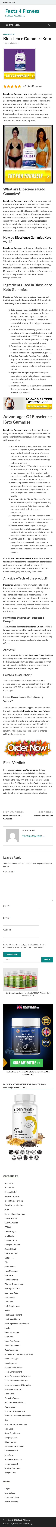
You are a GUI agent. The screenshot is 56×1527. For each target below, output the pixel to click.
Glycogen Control (12, 1288)
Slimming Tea (10, 1442)
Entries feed (10, 1493)
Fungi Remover (11, 1279)
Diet (6, 1262)
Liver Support (11, 1363)
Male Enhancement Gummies (18, 1385)
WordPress (17, 1524)
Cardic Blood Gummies (15, 1214)
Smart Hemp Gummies (17, 993)
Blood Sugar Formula (14, 1200)
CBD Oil (8, 1227)
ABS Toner (9, 1183)
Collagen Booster (12, 1244)
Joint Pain (9, 1336)
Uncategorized (11, 1450)
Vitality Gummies (12, 1468)
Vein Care (9, 1455)
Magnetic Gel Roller (13, 1367)
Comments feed (12, 1497)
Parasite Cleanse (12, 1398)
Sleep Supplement (13, 1433)
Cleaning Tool (11, 1240)
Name (6, 906)
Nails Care (9, 1393)
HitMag (29, 1524)
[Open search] (49, 25)
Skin (6, 1420)
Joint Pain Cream (12, 1341)
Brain (7, 1209)
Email (6, 918)
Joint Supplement (12, 1345)
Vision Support (11, 1464)
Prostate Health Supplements (18, 1415)
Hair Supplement (12, 1306)
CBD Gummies (11, 1222)
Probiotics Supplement (15, 1411)
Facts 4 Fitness (22, 11)
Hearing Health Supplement (17, 1323)
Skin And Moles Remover (16, 1424)
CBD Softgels (10, 1231)
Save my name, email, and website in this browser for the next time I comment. (24, 946)
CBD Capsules (11, 1218)
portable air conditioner (15, 1402)
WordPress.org (11, 1501)
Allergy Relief (10, 1192)
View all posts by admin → (33, 835)
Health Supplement (13, 1314)
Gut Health (10, 1297)
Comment (8, 872)
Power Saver (10, 1407)
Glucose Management (14, 1284)
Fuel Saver (9, 1275)
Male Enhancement (13, 1371)
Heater (8, 1328)
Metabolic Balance (13, 1389)
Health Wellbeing (12, 1319)
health (7, 1310)
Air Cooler (9, 1187)
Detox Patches (11, 1253)
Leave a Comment (11, 43)
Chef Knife (9, 1236)
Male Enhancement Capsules (17, 1376)
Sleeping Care (11, 1437)
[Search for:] (28, 959)
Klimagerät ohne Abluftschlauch (19, 1354)
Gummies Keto (8, 34)
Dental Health (11, 1249)
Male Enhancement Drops (16, 1380)
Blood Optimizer (12, 1196)
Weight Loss (10, 1472)
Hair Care (9, 1301)
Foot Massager (11, 1271)
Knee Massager (11, 1358)
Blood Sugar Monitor (14, 1205)
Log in (7, 1488)
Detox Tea (9, 1257)
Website (7, 930)
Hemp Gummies (12, 1332)
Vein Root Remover (13, 1459)
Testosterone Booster (14, 1446)
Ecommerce (10, 1266)
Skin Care (9, 1428)
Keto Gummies (11, 1350)
